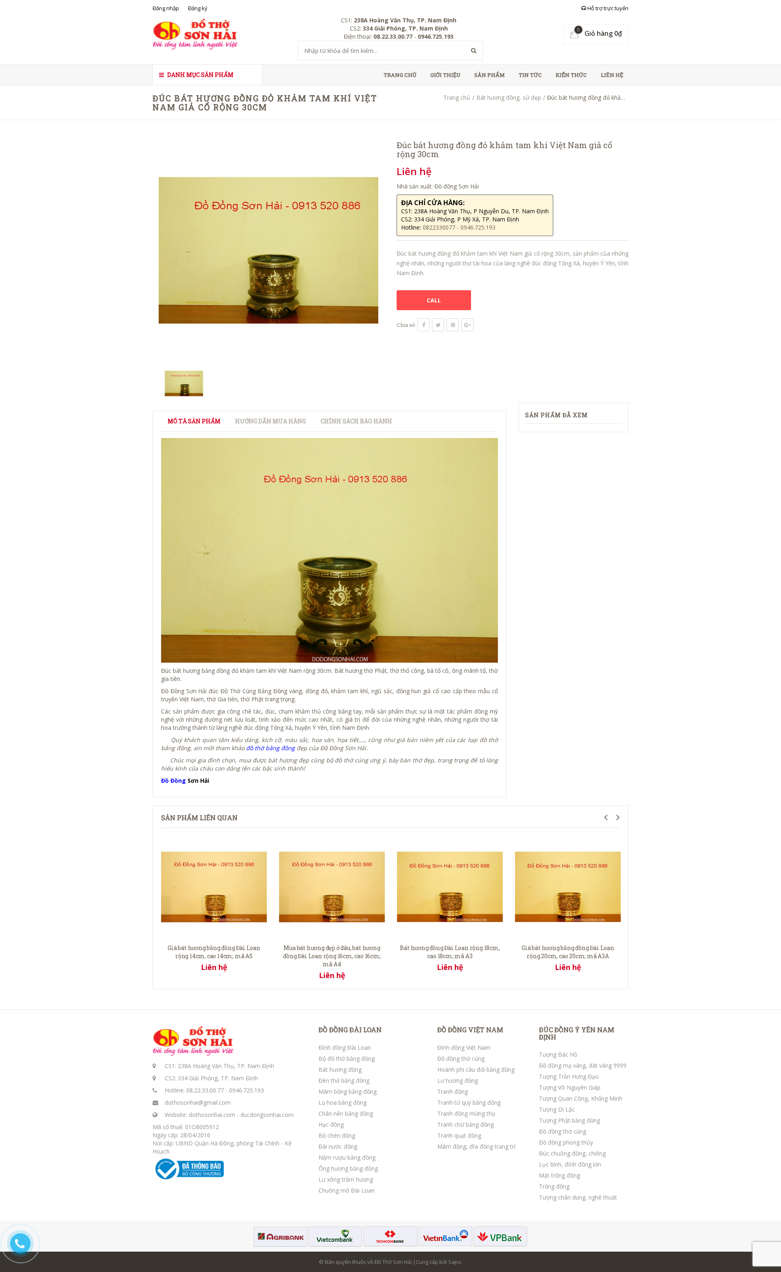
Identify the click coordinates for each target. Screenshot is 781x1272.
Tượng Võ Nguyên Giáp (569, 1087)
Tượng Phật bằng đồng (569, 1120)
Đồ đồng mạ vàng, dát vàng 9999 (582, 1065)
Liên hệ (612, 75)
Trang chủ (400, 75)
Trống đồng (554, 1186)
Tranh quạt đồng (459, 1135)
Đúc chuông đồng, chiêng (572, 1153)
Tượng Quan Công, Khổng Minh (580, 1098)
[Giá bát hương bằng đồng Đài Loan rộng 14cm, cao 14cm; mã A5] (214, 886)
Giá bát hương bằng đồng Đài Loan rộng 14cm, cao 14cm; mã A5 (214, 952)
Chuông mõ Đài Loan (347, 1190)
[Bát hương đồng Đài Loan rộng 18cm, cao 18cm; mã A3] (450, 886)
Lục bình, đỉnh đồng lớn (570, 1164)
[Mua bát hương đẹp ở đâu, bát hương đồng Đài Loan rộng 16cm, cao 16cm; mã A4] (332, 886)
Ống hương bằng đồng (348, 1168)
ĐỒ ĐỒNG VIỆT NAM (470, 1029)
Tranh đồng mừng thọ (466, 1113)
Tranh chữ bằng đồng (465, 1124)
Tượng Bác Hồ (558, 1054)
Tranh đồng (452, 1091)
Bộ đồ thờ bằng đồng (347, 1058)
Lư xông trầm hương (346, 1179)
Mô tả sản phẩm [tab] (194, 421)
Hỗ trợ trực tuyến (607, 8)
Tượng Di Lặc (557, 1109)
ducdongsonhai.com (267, 1115)
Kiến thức (571, 75)
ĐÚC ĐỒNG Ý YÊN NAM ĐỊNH (576, 1033)
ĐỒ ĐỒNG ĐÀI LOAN (350, 1029)
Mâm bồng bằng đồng (348, 1091)
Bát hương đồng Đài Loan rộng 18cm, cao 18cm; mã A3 (450, 952)
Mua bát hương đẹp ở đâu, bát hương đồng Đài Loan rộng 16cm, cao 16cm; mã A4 (331, 956)
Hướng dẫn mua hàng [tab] (270, 421)
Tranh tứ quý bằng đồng (469, 1102)
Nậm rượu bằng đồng (347, 1157)
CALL (434, 300)
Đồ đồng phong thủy (566, 1142)
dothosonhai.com (212, 1115)
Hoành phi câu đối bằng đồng (476, 1069)
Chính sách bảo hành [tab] (356, 421)
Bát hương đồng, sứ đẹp (508, 97)
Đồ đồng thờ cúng (460, 1058)
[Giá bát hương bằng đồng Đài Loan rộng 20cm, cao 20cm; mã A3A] (568, 886)
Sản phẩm (489, 75)
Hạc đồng (331, 1124)
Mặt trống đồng (559, 1175)
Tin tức (530, 75)
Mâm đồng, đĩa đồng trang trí (476, 1146)
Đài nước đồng (338, 1146)
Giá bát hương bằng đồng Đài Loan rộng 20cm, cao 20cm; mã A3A (567, 952)
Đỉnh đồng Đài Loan (345, 1047)
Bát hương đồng (340, 1069)
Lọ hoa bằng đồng (343, 1102)
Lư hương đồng (457, 1080)
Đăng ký (197, 8)
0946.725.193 (246, 1090)
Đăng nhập (166, 8)
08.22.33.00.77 (205, 1090)
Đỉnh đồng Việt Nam (464, 1047)
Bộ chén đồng (337, 1135)
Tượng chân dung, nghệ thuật (578, 1197)
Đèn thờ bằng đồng (344, 1080)
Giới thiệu (445, 75)
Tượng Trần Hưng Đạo (569, 1076)
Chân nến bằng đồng (346, 1113)
